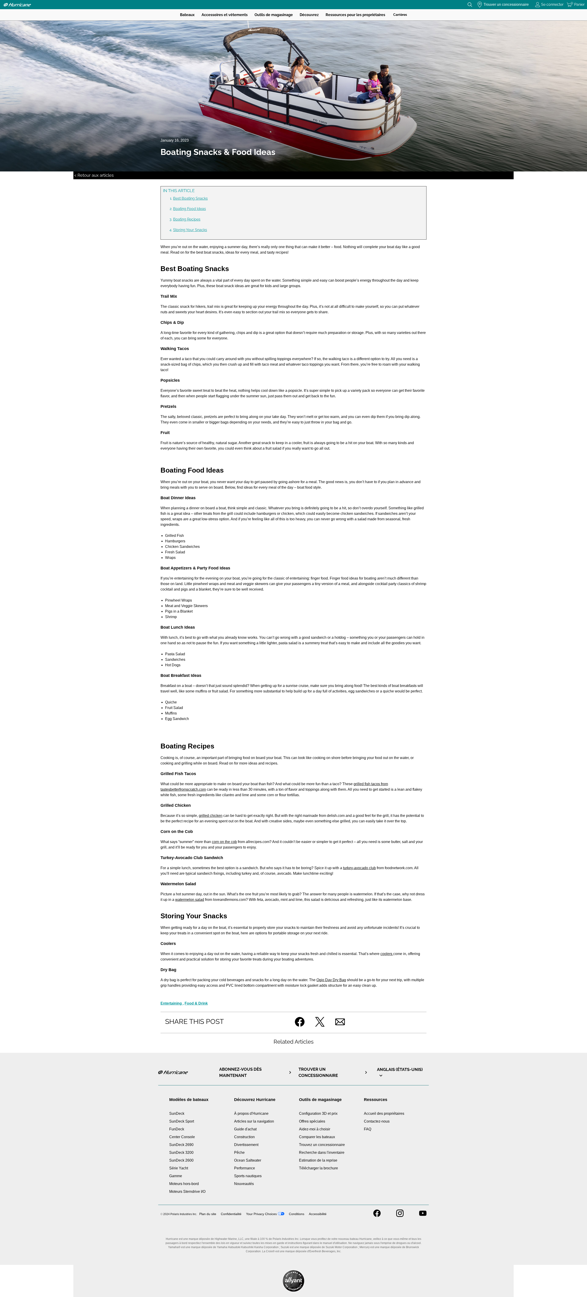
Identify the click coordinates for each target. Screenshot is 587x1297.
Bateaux (187, 15)
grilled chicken (210, 816)
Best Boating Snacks (190, 198)
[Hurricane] (17, 4)
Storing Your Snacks (190, 230)
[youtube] (422, 1216)
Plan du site (207, 1214)
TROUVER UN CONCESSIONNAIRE (318, 1072)
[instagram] (400, 1216)
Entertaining (172, 1003)
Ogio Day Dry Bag (331, 980)
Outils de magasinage (274, 15)
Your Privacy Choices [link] (261, 1214)
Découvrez (309, 15)
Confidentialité (231, 1214)
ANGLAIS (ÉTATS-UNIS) (400, 1069)
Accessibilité (318, 1214)
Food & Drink (196, 1003)
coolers (386, 954)
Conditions (296, 1214)
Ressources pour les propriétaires (355, 15)
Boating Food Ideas (189, 209)
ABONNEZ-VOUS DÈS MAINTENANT (240, 1072)
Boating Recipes (186, 219)
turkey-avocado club (359, 868)
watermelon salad (189, 900)
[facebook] (377, 1216)
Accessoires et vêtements (225, 15)
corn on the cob (224, 842)
